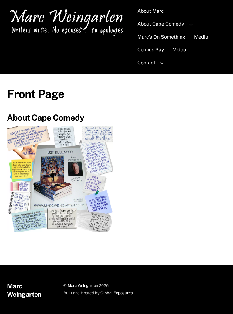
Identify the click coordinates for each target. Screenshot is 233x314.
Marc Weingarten (83, 285)
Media (201, 37)
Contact (146, 63)
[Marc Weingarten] (68, 35)
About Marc (150, 11)
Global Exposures (116, 293)
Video (179, 50)
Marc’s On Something (161, 37)
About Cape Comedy (160, 24)
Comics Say (150, 50)
